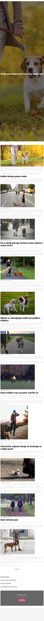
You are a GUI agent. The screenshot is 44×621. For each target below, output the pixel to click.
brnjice (35, 286)
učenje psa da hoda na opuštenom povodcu (15, 491)
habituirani (3, 216)
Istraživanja (36, 557)
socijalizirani (19, 356)
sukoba (27, 400)
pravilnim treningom (17, 483)
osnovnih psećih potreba (14, 212)
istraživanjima (11, 524)
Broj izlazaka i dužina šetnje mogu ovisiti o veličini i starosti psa (9, 178)
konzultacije (22, 565)
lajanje (12, 180)
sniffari (12, 290)
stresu (23, 358)
